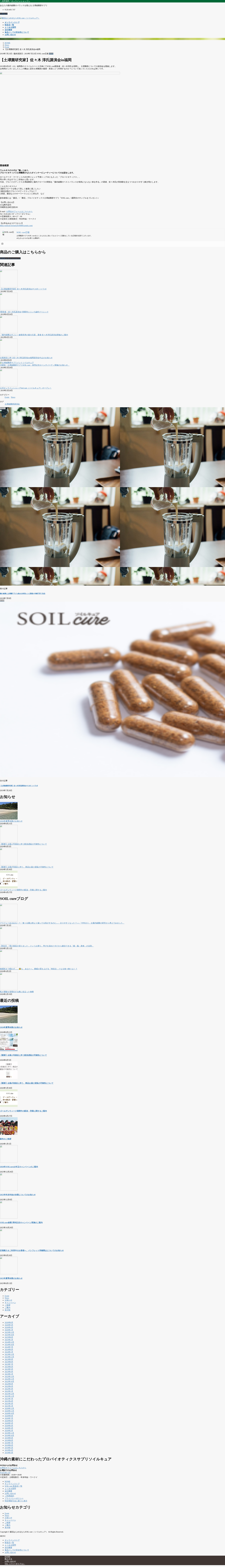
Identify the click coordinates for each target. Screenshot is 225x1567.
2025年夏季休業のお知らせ (11, 1278)
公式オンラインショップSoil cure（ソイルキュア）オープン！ (26, 388)
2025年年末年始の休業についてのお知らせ (18, 1195)
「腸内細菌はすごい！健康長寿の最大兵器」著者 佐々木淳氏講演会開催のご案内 (34, 335)
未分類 (7, 1310)
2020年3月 (9, 1428)
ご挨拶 (7, 1305)
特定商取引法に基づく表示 (16, 1501)
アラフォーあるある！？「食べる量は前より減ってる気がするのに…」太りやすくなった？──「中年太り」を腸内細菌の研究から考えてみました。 (62, 923)
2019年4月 (9, 1450)
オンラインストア (12, 1484)
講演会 (17, 404)
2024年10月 (9, 1345)
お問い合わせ (10, 1493)
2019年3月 (9, 1453)
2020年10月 (9, 1413)
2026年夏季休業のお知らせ (11, 821)
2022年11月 (9, 1379)
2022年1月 (9, 1391)
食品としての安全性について (17, 1550)
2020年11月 (9, 1411)
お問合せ (4, 14)
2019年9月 (9, 1438)
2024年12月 (9, 1342)
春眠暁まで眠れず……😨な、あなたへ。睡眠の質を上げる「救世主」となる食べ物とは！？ (38, 969)
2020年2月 (9, 1431)
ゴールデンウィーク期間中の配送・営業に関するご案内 (23, 890)
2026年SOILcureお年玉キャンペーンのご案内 (19, 1167)
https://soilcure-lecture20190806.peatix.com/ (16, 226)
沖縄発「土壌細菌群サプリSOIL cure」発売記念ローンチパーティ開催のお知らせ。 (35, 365)
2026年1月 (9, 1330)
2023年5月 (9, 1369)
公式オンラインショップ (10, 258)
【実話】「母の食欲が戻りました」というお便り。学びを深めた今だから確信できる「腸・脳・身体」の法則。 (47, 946)
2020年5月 (9, 1423)
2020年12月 (9, 1408)
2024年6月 (9, 1350)
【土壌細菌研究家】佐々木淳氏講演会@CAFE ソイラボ (23, 289)
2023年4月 (9, 1372)
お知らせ (8, 1300)
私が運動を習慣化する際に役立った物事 (17, 992)
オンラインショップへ (20, 1)
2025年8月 (9, 1337)
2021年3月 (9, 1404)
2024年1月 (9, 1352)
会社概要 (8, 1491)
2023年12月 (9, 1354)
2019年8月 (9, 1440)
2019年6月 (9, 1445)
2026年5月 (9, 1325)
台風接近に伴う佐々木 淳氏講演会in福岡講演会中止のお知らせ (26, 358)
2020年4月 (9, 1426)
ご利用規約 (9, 1496)
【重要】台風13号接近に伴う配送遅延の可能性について (23, 844)
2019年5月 (9, 1448)
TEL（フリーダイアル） (15, 1564)
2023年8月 (9, 1362)
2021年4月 (9, 1401)
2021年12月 (9, 1394)
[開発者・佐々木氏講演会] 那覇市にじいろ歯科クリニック (24, 312)
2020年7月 (9, 1418)
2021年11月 (9, 1396)
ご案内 (7, 1308)
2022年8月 (9, 1384)
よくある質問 (10, 1489)
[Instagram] (2, 244)
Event (51, 54)
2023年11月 (9, 1357)
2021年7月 (9, 1399)
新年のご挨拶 (5, 1139)
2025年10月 (9, 1335)
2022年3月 (9, 1389)
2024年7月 (9, 1347)
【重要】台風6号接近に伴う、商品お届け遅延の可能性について (26, 867)
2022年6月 (9, 1386)
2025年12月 (9, 1332)
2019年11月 (9, 1433)
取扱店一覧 (9, 1543)
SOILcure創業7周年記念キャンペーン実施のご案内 (21, 1222)
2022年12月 (9, 1377)
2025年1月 (9, 1340)
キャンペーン (10, 1303)
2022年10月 (9, 1381)
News (13, 397)
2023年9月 (9, 1359)
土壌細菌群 (9, 404)
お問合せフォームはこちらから (19, 212)
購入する (8, 1559)
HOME (7, 1481)
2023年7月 (9, 1364)
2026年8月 (9, 1322)
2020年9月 (9, 1416)
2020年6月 (9, 1421)
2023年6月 (9, 1367)
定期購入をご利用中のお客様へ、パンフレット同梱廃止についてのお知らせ (32, 1250)
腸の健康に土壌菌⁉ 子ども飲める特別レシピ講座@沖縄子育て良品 (22, 593)
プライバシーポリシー (14, 1498)
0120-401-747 (5, 1473)
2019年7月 (9, 1443)
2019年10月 (9, 1435)
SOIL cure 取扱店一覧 (13, 1486)
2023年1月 (9, 1374)
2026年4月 (9, 1327)
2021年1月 (9, 1406)
